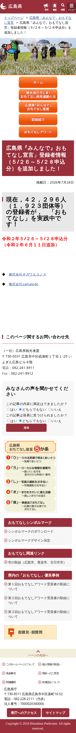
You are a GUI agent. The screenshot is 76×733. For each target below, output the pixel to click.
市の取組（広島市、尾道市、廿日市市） (37, 562)
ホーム (38, 82)
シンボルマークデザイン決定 (29, 540)
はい (13, 409)
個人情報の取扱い (51, 664)
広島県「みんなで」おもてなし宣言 (38, 107)
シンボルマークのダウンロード (31, 531)
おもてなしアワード (38, 132)
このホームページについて (20, 664)
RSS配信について (51, 682)
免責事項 (11, 673)
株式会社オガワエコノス (27, 274)
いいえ (56, 409)
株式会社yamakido (24, 284)
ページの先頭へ (38, 655)
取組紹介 (38, 119)
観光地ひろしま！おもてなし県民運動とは (38, 94)
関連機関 (11, 682)
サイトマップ (55, 712)
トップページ (14, 17)
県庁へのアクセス (24, 712)
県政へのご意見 (50, 673)
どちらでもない (34, 409)
